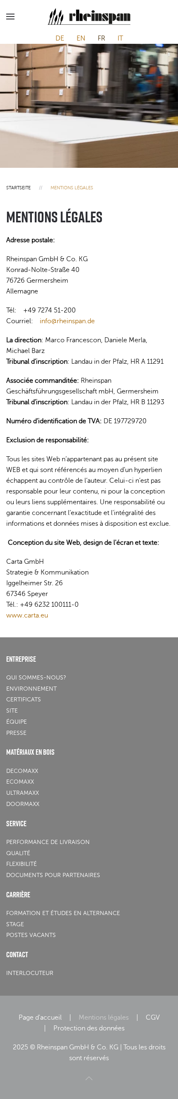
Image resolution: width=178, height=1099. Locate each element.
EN (81, 38)
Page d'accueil (40, 1017)
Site (12, 711)
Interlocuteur (29, 973)
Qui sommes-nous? (36, 678)
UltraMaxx (22, 793)
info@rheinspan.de (67, 321)
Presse (16, 733)
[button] (10, 16)
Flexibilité (21, 864)
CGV (153, 1017)
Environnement (31, 689)
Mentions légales (104, 1017)
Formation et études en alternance (63, 913)
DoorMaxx (22, 804)
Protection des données (89, 1028)
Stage (15, 924)
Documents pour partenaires (53, 875)
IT (120, 38)
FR (101, 38)
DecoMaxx (22, 771)
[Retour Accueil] (89, 16)
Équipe (16, 722)
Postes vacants (31, 935)
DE (59, 38)
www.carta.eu (27, 615)
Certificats (23, 699)
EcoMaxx (20, 782)
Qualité (18, 853)
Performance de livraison (48, 842)
